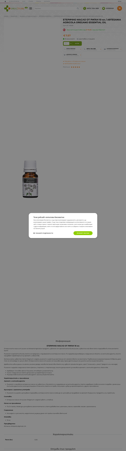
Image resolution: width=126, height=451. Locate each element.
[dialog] (63, 225)
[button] (43, 233)
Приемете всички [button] (83, 233)
